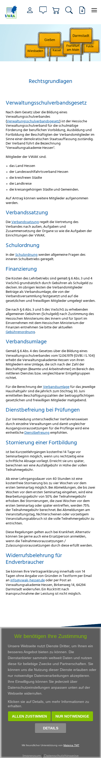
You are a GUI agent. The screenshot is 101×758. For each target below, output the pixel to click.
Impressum (32, 756)
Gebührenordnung (20, 331)
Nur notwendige (72, 716)
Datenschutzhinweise (61, 756)
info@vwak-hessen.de (27, 580)
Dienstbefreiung (36, 432)
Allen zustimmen (29, 716)
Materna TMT (71, 745)
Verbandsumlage (56, 386)
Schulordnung (26, 254)
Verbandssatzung (25, 221)
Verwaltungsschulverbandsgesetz (33, 121)
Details (50, 728)
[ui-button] (94, 10)
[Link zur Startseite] (11, 12)
